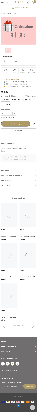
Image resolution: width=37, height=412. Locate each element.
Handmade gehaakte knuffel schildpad (9, 237)
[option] (18, 7)
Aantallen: (5, 110)
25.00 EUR (16, 100)
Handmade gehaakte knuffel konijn (9, 277)
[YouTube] (17, 364)
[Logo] (19, 2)
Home (3, 13)
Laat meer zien (18, 325)
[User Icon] (28, 3)
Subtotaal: (5, 118)
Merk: (3, 61)
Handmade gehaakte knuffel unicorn (28, 237)
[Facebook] (3, 364)
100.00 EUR (5, 104)
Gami (3, 230)
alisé (15, 61)
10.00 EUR (5, 100)
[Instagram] (8, 364)
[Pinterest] (12, 364)
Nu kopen (18, 131)
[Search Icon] (8, 3)
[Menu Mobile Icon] (2, 2)
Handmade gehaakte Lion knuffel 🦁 (28, 277)
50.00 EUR (26, 100)
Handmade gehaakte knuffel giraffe (9, 317)
